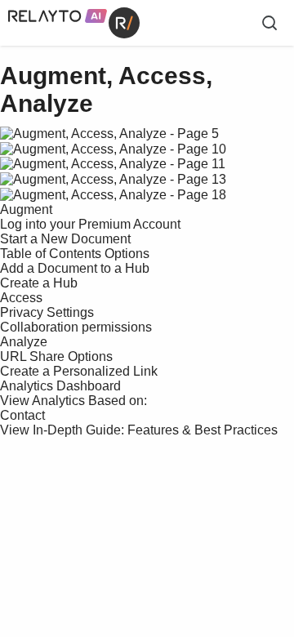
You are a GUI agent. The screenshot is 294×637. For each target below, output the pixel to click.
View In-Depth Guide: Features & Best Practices (139, 430)
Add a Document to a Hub (74, 268)
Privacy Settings (47, 312)
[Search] (269, 23)
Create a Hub (39, 283)
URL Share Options (56, 356)
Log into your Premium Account (90, 224)
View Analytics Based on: (73, 401)
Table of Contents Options (74, 254)
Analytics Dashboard (60, 386)
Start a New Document (65, 239)
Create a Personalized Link (79, 371)
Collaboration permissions (76, 327)
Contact (22, 415)
